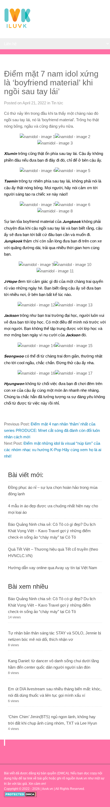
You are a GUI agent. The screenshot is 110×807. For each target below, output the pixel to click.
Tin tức (57, 103)
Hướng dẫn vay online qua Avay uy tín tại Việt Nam (52, 567)
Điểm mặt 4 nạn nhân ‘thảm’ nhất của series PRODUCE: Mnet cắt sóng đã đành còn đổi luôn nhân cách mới (52, 430)
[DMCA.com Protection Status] (20, 796)
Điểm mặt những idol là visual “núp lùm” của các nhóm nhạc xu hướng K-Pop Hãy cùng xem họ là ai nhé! (52, 449)
